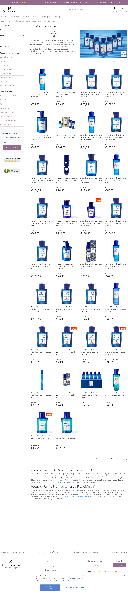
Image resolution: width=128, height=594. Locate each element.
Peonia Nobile (5, 77)
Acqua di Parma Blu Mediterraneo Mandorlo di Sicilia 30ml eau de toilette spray (116, 266)
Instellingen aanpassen (73, 588)
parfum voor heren (82, 494)
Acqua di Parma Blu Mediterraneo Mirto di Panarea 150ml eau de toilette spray (91, 352)
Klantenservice (51, 562)
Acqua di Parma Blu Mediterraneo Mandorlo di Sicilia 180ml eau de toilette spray (91, 309)
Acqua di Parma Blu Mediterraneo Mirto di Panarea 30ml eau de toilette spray (116, 309)
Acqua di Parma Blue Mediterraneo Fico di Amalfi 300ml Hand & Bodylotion (66, 266)
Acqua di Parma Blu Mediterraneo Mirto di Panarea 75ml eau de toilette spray (41, 352)
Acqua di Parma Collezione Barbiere (76, 496)
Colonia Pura (105, 496)
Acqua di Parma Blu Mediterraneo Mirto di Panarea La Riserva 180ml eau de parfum (66, 223)
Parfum (9, 21)
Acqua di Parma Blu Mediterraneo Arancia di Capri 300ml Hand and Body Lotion (41, 137)
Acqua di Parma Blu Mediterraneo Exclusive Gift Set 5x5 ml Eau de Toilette (91, 395)
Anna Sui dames (5, 124)
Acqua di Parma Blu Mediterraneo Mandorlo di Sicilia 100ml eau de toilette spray (41, 309)
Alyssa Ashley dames (7, 112)
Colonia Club (4, 65)
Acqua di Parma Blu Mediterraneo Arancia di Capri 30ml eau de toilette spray (41, 94)
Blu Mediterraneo (6, 57)
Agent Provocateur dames (9, 104)
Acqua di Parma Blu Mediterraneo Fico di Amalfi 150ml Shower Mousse (91, 266)
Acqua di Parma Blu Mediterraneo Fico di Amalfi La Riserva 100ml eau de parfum (91, 223)
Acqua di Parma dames (33, 21)
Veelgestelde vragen (53, 566)
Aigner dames (5, 108)
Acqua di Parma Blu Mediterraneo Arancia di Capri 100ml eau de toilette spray (66, 94)
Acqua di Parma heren (8, 86)
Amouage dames (6, 116)
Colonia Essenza (5, 69)
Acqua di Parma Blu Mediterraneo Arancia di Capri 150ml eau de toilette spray (91, 94)
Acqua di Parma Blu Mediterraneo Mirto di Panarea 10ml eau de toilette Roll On (41, 395)
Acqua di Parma (48, 482)
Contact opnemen (12, 147)
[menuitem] (4, 16)
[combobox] (89, 9)
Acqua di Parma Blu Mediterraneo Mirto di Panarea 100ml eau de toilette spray (66, 352)
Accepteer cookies (50, 588)
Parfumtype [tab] (4, 46)
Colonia (90, 496)
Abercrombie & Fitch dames (9, 96)
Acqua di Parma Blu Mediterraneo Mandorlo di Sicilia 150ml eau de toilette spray (66, 309)
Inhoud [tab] (3, 41)
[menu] (64, 16)
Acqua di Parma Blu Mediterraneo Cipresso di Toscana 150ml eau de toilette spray (91, 180)
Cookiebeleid (72, 580)
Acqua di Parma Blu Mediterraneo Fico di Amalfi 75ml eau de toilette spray (41, 223)
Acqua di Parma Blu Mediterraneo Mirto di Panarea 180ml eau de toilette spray (116, 352)
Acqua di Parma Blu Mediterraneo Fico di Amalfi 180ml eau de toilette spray (41, 266)
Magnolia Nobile (5, 73)
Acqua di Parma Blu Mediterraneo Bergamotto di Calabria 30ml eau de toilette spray (91, 137)
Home (2, 21)
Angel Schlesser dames (8, 120)
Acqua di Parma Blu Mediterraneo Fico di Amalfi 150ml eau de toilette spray (116, 223)
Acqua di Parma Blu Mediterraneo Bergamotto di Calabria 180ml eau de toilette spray (42, 180)
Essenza (96, 496)
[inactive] (12, 165)
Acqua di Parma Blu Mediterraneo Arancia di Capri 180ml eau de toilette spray (116, 94)
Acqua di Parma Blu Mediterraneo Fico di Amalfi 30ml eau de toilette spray (116, 180)
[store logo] (10, 9)
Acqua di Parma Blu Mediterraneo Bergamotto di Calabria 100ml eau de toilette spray (116, 137)
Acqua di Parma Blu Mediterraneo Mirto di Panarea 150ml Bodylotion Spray (66, 395)
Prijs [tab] (1, 30)
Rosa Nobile (4, 82)
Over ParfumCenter (53, 570)
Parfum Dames (19, 21)
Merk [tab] (2, 35)
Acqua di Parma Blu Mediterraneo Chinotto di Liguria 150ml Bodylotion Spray (66, 180)
